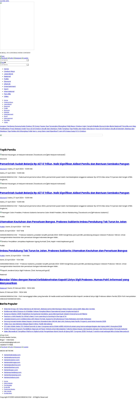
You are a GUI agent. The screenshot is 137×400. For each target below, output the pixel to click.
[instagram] (17, 58)
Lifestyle (7, 84)
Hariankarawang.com (12, 375)
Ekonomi (7, 81)
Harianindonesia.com (12, 355)
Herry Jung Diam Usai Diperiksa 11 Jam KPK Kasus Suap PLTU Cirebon (59, 131)
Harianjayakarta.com (12, 365)
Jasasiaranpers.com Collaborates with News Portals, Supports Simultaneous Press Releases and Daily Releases (47, 319)
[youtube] (25, 58)
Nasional (7, 76)
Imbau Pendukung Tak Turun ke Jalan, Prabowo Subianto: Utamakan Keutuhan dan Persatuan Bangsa (63, 250)
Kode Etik (7, 387)
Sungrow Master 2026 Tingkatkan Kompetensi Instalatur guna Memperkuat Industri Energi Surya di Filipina (45, 314)
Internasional (9, 91)
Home (6, 69)
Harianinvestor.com (11, 360)
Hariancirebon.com (11, 377)
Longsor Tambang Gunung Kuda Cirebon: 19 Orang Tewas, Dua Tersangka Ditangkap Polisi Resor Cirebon (41, 126)
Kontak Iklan (8, 393)
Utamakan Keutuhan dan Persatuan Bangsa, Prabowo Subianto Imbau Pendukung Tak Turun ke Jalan (63, 221)
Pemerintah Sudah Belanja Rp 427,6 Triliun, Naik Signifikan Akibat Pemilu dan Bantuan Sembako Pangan (64, 164)
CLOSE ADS (4, 1)
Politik (6, 79)
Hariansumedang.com (12, 372)
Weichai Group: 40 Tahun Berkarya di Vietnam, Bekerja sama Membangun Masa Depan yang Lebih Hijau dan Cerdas (49, 309)
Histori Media (8, 383)
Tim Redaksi (8, 385)
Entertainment (10, 86)
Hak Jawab (7, 391)
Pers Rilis (7, 94)
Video (6, 96)
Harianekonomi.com (12, 357)
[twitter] (10, 58)
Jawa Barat (8, 74)
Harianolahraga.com (12, 362)
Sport (6, 89)
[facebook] (3, 58)
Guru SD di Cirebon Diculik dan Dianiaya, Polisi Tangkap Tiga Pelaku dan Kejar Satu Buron (60, 129)
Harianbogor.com (11, 370)
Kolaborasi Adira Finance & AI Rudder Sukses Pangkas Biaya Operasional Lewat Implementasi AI (41, 311)
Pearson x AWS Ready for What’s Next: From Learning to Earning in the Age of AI (35, 316)
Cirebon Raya (9, 71)
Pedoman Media (9, 389)
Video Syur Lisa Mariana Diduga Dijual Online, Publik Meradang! (28, 324)
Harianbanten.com (11, 367)
